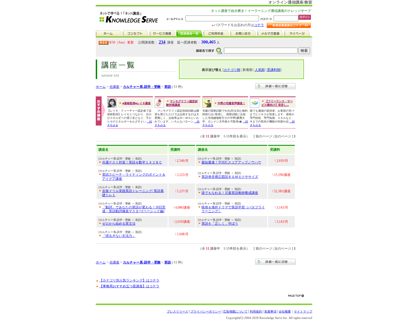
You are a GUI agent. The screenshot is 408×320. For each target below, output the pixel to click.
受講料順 (273, 70)
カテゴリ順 (232, 70)
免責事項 (270, 311)
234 (162, 42)
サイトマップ (303, 311)
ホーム (101, 87)
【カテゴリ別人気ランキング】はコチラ (129, 280)
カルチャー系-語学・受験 (142, 87)
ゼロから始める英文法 (118, 224)
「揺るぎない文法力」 (118, 236)
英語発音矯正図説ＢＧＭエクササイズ (230, 177)
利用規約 (256, 311)
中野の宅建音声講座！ (231, 103)
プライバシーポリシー (205, 311)
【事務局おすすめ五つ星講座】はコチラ (129, 286)
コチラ (259, 25)
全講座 (114, 87)
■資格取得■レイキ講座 (136, 103)
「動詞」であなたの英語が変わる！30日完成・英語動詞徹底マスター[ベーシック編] (133, 209)
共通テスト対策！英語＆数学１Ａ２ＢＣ (132, 162)
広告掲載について (235, 311)
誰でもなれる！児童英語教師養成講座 (230, 193)
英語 (167, 87)
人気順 (260, 70)
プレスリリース (177, 311)
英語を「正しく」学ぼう (220, 224)
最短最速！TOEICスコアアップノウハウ (231, 162)
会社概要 (285, 311)
